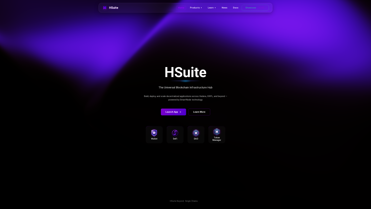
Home (181, 7)
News (224, 7)
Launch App (172, 112)
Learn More (199, 112)
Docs (235, 7)
